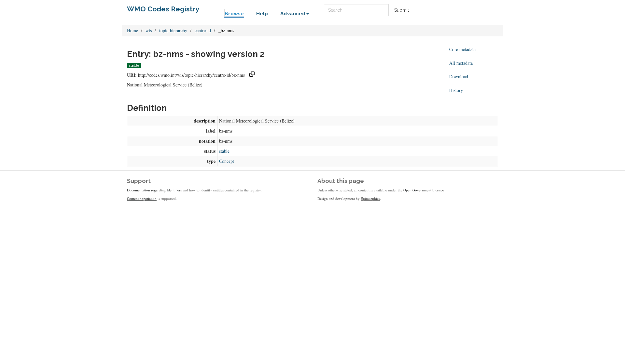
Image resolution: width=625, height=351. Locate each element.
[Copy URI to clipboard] (252, 75)
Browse (234, 14)
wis (149, 30)
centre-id (203, 30)
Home (132, 30)
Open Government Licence (423, 190)
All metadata (461, 63)
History (456, 90)
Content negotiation (142, 198)
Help (262, 14)
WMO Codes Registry (163, 9)
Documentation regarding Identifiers (154, 190)
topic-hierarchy (173, 30)
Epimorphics (370, 198)
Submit (401, 10)
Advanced (293, 14)
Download (458, 76)
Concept (226, 161)
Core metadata (462, 49)
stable (224, 151)
